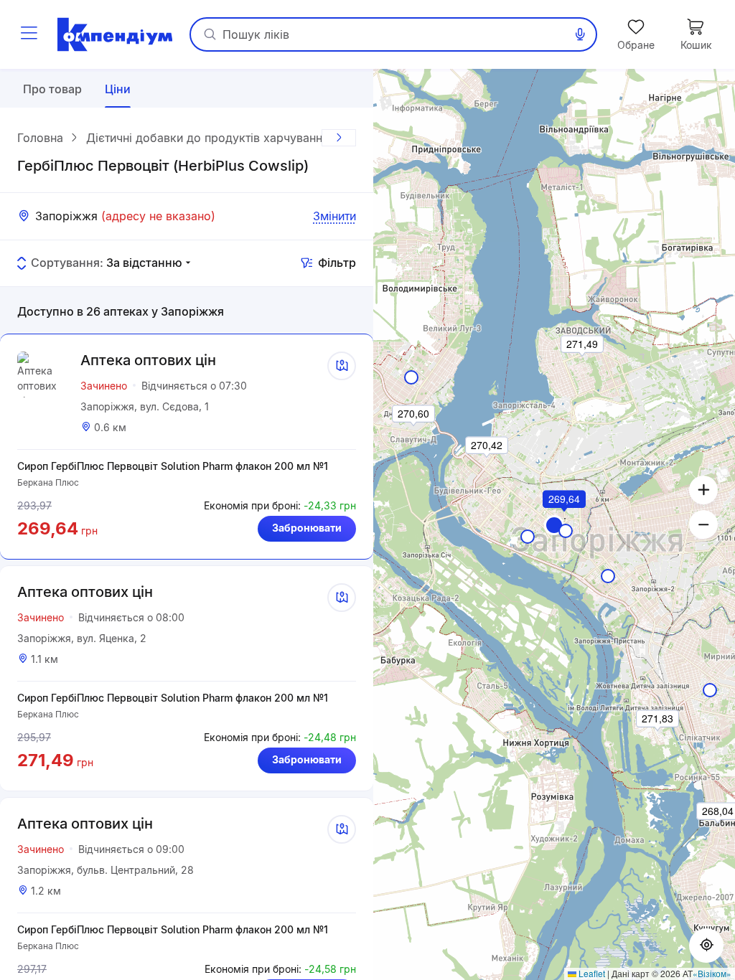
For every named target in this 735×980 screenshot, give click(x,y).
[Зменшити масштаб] (703, 524)
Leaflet (590, 973)
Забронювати (307, 528)
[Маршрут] (341, 366)
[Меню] (28, 34)
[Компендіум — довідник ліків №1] (114, 34)
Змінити (334, 216)
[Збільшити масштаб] (703, 490)
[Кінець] (339, 137)
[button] (565, 518)
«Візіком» (712, 973)
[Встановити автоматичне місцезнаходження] (706, 945)
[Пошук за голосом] (580, 34)
